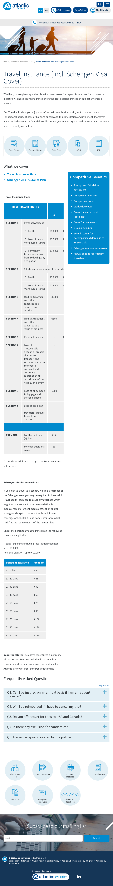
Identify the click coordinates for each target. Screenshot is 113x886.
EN (40, 10)
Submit (97, 838)
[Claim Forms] (15, 795)
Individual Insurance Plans (22, 61)
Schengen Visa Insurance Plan (26, 180)
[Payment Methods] (70, 770)
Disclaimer (14, 860)
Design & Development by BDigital (77, 860)
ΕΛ (46, 10)
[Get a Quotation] (43, 770)
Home (6, 61)
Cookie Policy (53, 860)
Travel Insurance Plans (21, 174)
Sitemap (25, 860)
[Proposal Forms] (98, 770)
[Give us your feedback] (70, 795)
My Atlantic (102, 10)
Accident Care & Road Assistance (60, 22)
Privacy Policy (37, 860)
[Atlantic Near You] (15, 770)
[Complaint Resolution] (43, 795)
